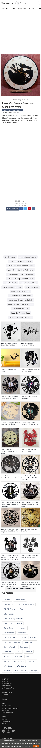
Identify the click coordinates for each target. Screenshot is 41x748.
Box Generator (7, 706)
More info (16, 113)
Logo (24, 637)
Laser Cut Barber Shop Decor (20, 261)
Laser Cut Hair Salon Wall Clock (20, 300)
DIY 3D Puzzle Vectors (27, 257)
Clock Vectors (10, 257)
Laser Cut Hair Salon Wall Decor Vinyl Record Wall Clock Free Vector (30, 478)
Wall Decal (8, 666)
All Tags (34, 670)
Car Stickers (20, 599)
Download (13, 209)
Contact (4, 699)
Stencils (28, 652)
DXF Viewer (6, 710)
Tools (13, 8)
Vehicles (31, 661)
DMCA (4, 724)
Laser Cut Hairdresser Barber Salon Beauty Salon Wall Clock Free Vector (30, 584)
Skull (19, 652)
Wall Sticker (22, 666)
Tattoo (6, 661)
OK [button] (36, 746)
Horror (23, 628)
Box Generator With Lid (10, 708)
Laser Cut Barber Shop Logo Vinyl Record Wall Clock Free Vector (29, 504)
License (4, 719)
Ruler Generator (7, 712)
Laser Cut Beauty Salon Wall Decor (20, 278)
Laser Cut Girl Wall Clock (20, 291)
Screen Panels (10, 647)
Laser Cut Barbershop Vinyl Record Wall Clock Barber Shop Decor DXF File (9, 584)
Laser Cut (5, 8)
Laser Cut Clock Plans (28, 283)
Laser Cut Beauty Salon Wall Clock (20, 274)
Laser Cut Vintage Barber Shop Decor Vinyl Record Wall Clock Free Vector (10, 504)
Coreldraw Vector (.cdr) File (12, 110)
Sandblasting (29, 642)
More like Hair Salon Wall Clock (20, 588)
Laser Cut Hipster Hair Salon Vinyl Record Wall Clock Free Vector (9, 531)
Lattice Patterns (10, 637)
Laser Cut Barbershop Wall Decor (20, 270)
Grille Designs (9, 628)
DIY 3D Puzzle (20, 201)
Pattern (33, 637)
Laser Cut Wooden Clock (20, 313)
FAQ (3, 697)
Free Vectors (6, 686)
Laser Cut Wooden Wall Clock (20, 317)
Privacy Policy (6, 721)
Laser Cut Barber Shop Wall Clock (20, 265)
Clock (20, 198)
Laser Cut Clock (10, 283)
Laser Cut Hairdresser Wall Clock (20, 304)
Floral (22, 609)
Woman (7, 670)
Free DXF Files (6, 684)
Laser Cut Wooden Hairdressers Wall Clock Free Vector (9, 451)
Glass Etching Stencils (13, 623)
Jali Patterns (9, 633)
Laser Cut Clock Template (12, 287)
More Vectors (20, 670)
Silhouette (8, 652)
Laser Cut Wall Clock (20, 309)
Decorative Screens (26, 604)
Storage (18, 656)
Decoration (8, 604)
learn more (28, 746)
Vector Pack (19, 661)
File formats (22, 8)
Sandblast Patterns (12, 642)
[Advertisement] (20, 31)
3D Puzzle (32, 8)
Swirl (28, 656)
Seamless (24, 647)
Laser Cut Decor (32, 287)
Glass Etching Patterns (13, 618)
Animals (7, 599)
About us (5, 695)
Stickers (7, 656)
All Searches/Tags (8, 688)
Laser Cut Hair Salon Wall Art (20, 296)
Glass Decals (9, 614)
